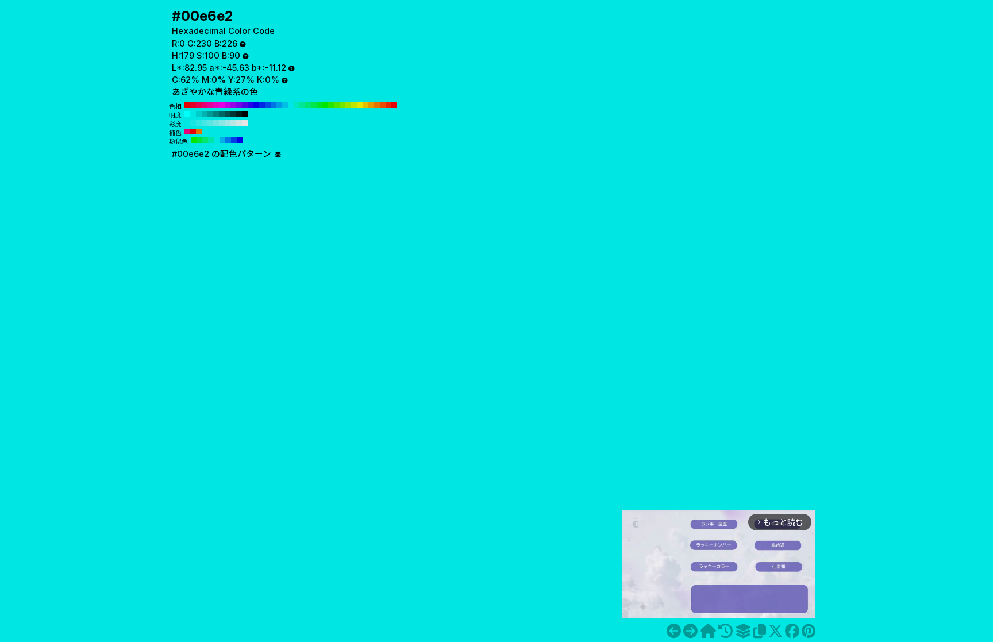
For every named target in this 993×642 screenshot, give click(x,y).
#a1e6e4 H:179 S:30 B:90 (227, 123)
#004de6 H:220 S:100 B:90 (268, 105)
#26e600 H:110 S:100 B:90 (331, 105)
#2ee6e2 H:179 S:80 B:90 (199, 123)
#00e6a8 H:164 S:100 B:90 (211, 140)
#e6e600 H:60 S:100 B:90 (360, 105)
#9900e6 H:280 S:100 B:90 (233, 105)
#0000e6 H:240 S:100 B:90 (256, 105)
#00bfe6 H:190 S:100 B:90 (285, 105)
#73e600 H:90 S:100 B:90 (342, 105)
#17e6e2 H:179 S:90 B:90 (193, 123)
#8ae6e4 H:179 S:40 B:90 (222, 123)
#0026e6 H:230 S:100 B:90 (262, 105)
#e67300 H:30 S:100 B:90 (377, 105)
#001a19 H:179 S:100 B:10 (239, 114)
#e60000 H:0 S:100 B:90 (394, 105)
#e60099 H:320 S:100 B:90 (210, 105)
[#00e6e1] (674, 631)
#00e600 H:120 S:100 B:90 (325, 105)
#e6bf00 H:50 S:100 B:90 (365, 105)
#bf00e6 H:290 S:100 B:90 (227, 105)
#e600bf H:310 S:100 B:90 (216, 105)
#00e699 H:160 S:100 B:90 (302, 105)
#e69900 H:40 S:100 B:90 (371, 105)
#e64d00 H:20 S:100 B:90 (383, 105)
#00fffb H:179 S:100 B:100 (187, 114)
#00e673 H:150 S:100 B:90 (308, 105)
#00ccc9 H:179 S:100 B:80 (199, 114)
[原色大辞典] (708, 631)
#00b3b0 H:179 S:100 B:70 (204, 114)
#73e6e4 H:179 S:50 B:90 (216, 123)
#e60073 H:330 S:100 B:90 (204, 105)
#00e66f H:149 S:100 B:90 (205, 140)
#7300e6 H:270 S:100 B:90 (239, 105)
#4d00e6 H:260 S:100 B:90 (245, 105)
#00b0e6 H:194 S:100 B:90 (222, 140)
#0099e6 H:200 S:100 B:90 (279, 105)
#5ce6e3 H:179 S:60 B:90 (210, 123)
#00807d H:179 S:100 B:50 (216, 114)
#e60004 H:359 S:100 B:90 (193, 131)
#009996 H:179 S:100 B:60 (210, 114)
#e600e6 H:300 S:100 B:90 (222, 105)
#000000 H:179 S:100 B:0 (245, 114)
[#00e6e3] (690, 631)
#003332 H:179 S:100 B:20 (233, 114)
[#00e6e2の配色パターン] (743, 631)
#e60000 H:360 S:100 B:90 (187, 105)
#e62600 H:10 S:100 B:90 (388, 105)
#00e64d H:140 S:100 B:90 (314, 105)
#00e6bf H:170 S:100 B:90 (296, 105)
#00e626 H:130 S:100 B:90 (319, 105)
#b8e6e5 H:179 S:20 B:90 (233, 123)
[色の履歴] (725, 631)
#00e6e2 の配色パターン (223, 154)
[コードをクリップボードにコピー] (759, 631)
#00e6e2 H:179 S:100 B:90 (193, 114)
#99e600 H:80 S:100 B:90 (348, 105)
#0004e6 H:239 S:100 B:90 (240, 140)
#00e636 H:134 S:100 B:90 (199, 140)
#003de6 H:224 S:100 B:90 (234, 140)
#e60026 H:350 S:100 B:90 (193, 105)
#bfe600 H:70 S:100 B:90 (354, 105)
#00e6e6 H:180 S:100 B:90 (291, 105)
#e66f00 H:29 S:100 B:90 (199, 131)
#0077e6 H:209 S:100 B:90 (228, 140)
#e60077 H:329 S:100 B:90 (187, 131)
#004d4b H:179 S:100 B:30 (227, 114)
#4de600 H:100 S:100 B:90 (337, 105)
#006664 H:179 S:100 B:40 (222, 114)
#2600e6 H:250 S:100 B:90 (250, 105)
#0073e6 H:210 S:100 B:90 (273, 105)
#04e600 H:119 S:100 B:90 (194, 140)
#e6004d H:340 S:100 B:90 (199, 105)
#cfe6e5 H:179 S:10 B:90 (239, 123)
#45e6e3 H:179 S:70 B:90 (204, 123)
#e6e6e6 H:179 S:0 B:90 (245, 123)
